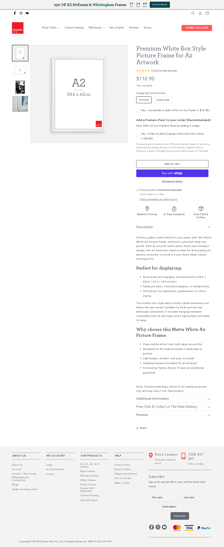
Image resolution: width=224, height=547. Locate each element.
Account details (55, 469)
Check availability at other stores (158, 199)
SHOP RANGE (159, 4)
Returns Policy (123, 469)
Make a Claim (122, 483)
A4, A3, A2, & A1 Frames (90, 465)
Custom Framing (89, 495)
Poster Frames (88, 485)
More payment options (172, 181)
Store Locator (197, 28)
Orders (50, 474)
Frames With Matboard (87, 489)
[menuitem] (20, 53)
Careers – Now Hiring (24, 474)
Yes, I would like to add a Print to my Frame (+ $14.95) (175, 110)
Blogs (15, 485)
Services (16, 469)
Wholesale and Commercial (20, 478)
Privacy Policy (122, 465)
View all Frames (89, 500)
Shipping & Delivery (126, 474)
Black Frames (87, 471)
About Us (17, 465)
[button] (193, 13)
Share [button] (143, 428)
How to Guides (123, 478)
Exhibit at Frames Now (24, 489)
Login (49, 465)
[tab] (174, 227)
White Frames (88, 480)
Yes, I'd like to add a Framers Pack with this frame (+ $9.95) (172, 136)
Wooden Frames (89, 476)
